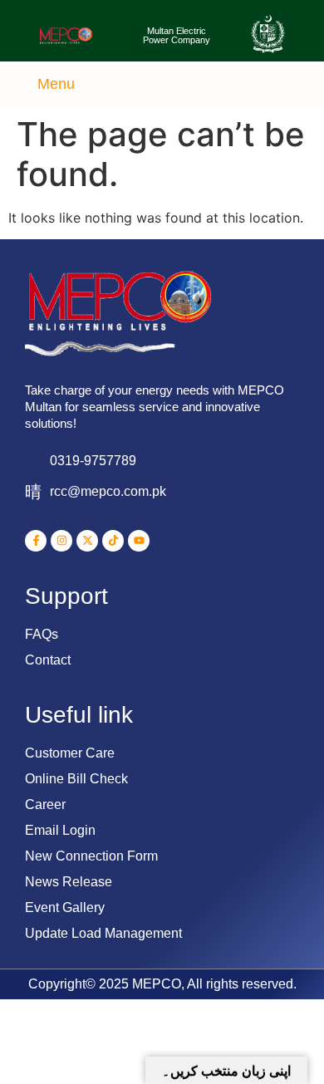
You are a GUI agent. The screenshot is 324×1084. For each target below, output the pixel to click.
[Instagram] (61, 541)
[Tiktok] (113, 541)
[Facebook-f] (36, 541)
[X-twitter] (87, 541)
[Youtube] (139, 541)
